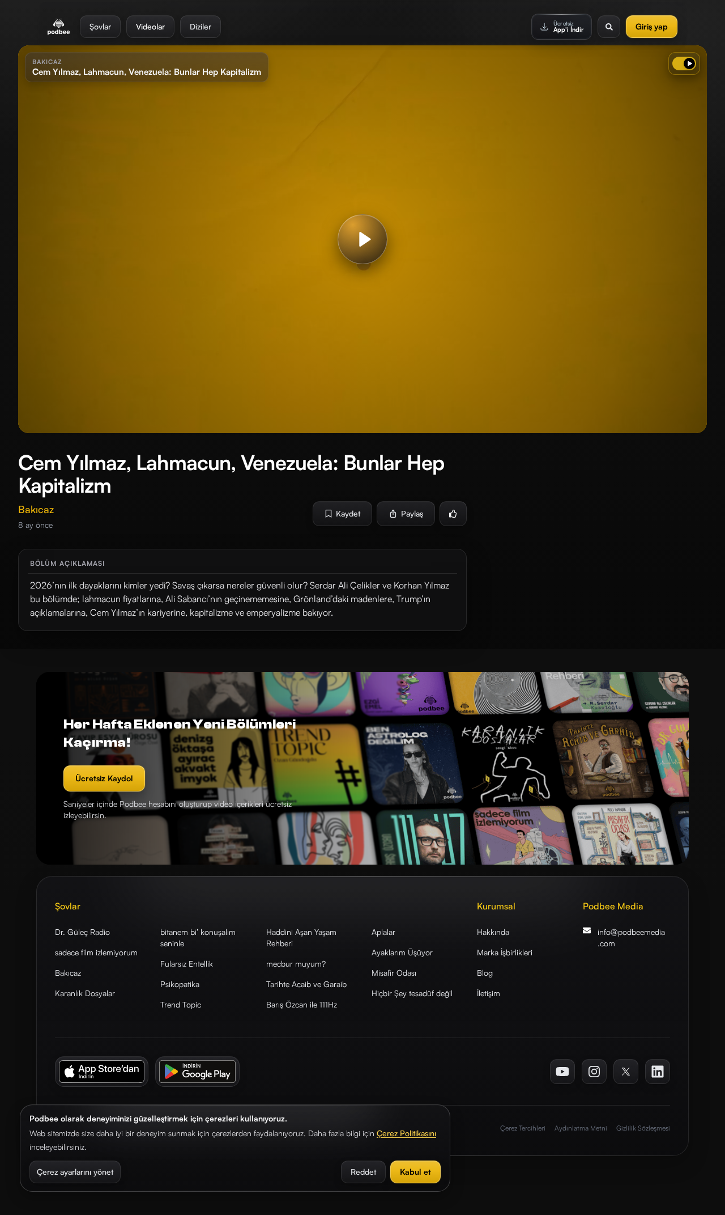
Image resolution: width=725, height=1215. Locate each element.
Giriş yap (652, 26)
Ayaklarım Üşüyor (402, 952)
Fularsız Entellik (186, 963)
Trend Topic (180, 1004)
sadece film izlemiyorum (96, 952)
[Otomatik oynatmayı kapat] (684, 63)
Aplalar (383, 932)
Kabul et (415, 1171)
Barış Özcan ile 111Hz (301, 1004)
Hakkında (493, 932)
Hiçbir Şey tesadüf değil (412, 993)
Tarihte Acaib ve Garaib (306, 984)
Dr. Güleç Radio (82, 932)
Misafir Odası (394, 972)
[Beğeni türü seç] (453, 513)
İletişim (488, 993)
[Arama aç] (609, 26)
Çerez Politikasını (406, 1133)
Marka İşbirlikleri (504, 952)
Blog (485, 972)
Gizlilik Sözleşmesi (643, 1128)
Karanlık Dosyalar (85, 993)
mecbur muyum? (296, 963)
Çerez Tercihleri (522, 1128)
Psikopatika (179, 984)
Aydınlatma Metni (581, 1128)
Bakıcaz (68, 972)
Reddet (363, 1171)
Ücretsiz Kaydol (104, 778)
